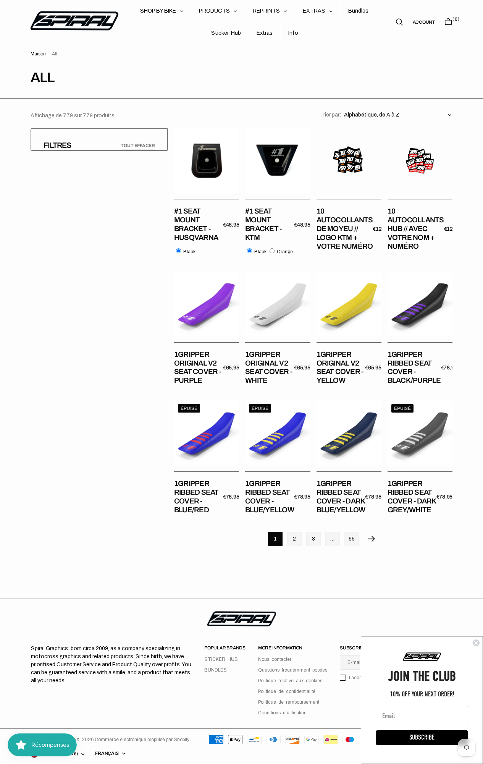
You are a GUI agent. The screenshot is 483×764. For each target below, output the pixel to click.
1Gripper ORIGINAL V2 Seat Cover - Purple (197, 367)
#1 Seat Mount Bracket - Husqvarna (196, 224)
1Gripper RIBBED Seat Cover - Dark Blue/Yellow (341, 496)
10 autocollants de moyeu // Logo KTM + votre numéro (345, 228)
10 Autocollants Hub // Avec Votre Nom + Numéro (416, 228)
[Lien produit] (206, 160)
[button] (424, 22)
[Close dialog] (476, 643)
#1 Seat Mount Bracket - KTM (263, 224)
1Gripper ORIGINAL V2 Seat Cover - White (268, 367)
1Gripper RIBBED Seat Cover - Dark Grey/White (412, 496)
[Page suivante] (371, 539)
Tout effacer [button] (138, 145)
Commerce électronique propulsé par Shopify (142, 739)
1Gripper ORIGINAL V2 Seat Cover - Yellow (340, 367)
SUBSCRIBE (422, 737)
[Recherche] (399, 22)
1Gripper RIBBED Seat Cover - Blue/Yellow (269, 496)
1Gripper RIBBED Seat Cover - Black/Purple (414, 367)
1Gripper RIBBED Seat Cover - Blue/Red (196, 496)
